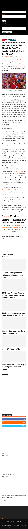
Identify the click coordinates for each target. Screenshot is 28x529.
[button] (2, 4)
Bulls (7, 36)
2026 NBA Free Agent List (11, 349)
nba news (8, 238)
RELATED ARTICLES (8, 254)
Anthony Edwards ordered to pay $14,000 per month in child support (14, 367)
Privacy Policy (19, 521)
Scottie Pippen (18, 172)
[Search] (26, 4)
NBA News (7, 39)
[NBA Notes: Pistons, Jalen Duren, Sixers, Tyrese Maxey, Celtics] (14, 305)
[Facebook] (4, 246)
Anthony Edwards (19, 64)
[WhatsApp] (14, 246)
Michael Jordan (17, 66)
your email (4, 30)
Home (3, 36)
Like (24, 419)
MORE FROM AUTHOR (9, 257)
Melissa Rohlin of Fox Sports (10, 190)
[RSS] (3, 518)
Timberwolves (13, 39)
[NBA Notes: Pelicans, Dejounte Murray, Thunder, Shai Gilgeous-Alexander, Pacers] (14, 285)
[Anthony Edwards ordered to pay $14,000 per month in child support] (14, 356)
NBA (3, 238)
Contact (12, 521)
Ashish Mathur (6, 56)
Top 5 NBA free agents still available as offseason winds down (12, 275)
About (8, 521)
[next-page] (3, 371)
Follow (23, 422)
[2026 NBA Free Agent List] (14, 341)
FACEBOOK (14, 227)
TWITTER (5, 227)
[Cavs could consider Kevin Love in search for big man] (14, 323)
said (20, 198)
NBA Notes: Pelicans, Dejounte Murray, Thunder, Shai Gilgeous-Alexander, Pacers (13, 295)
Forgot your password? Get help (10, 23)
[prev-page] (2, 371)
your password (5, 19)
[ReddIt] (19, 246)
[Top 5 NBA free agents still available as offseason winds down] (14, 265)
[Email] (24, 246)
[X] (9, 246)
